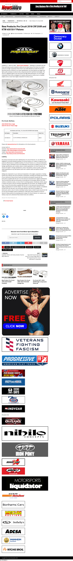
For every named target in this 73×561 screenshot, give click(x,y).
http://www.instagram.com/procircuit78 (16, 150)
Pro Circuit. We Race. (7, 249)
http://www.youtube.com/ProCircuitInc (15, 153)
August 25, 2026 (60, 249)
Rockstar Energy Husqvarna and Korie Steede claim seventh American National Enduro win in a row (63, 246)
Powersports (13, 13)
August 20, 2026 (60, 196)
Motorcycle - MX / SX (29, 33)
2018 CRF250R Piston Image (8, 124)
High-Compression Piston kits (17, 247)
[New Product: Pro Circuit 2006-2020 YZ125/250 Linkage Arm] (24, 273)
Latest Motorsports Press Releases (58, 150)
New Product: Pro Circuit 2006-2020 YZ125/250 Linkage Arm (23, 281)
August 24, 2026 (60, 159)
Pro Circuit (37, 247)
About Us (50, 16)
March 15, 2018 (7, 33)
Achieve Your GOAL (9, 16)
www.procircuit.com (12, 144)
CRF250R (7, 247)
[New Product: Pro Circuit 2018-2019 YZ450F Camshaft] (9, 273)
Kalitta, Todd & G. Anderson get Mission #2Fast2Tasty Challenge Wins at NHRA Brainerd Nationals (63, 165)
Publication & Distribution (20, 16)
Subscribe (37, 237)
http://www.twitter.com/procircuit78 (14, 152)
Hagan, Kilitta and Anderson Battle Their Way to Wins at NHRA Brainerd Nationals (62, 156)
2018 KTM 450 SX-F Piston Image (9, 125)
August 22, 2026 (60, 177)
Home (2, 16)
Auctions (22, 13)
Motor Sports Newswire (22, 65)
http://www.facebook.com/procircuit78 (16, 148)
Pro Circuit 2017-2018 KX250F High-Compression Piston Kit (40, 281)
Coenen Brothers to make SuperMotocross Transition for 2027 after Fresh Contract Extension (63, 219)
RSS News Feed (43, 16)
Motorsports (4, 13)
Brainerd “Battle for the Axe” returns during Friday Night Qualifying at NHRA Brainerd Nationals (62, 193)
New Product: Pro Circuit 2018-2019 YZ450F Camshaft (8, 281)
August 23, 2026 (60, 168)
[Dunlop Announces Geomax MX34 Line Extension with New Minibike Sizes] (52, 237)
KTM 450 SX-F (29, 247)
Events (27, 13)
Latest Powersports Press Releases (58, 202)
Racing (32, 13)
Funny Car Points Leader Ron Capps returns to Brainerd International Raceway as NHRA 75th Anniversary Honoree (63, 183)
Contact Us (57, 16)
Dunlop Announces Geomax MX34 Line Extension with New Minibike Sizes (63, 237)
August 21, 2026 (60, 186)
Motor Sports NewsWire (17, 33)
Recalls (38, 13)
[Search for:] (64, 1)
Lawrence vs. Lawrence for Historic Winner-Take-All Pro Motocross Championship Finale (63, 229)
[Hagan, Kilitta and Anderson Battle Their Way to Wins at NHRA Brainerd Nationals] (52, 156)
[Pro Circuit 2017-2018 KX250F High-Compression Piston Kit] (40, 273)
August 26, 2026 (60, 213)
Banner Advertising (33, 16)
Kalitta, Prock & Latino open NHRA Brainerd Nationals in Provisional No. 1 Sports (62, 174)
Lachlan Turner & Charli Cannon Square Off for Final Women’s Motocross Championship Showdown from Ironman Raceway (63, 209)
